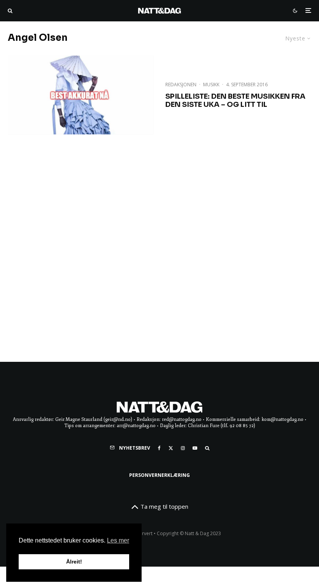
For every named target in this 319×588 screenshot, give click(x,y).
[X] (171, 448)
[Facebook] (159, 448)
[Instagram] (183, 448)
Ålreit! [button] (74, 561)
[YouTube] (195, 448)
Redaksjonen (180, 84)
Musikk (211, 84)
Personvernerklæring (159, 475)
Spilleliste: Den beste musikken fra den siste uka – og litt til (235, 100)
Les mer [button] (118, 540)
